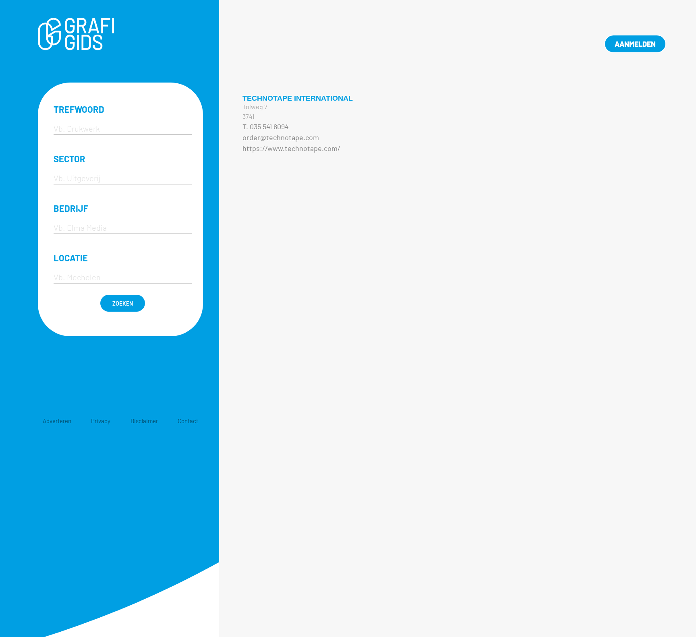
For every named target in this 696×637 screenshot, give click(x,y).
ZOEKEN (122, 303)
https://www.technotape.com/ (291, 148)
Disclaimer (144, 420)
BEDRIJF (71, 208)
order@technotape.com (280, 137)
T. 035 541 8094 (265, 126)
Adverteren (57, 420)
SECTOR (69, 158)
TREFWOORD (79, 109)
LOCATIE (71, 257)
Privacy (100, 420)
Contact (188, 420)
